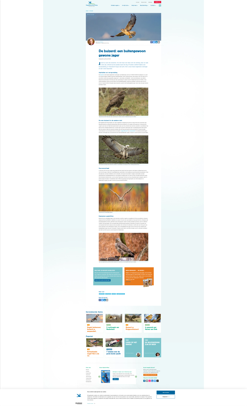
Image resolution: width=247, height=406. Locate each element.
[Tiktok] (157, 381)
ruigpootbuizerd (124, 130)
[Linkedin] (152, 381)
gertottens (102, 293)
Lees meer (128, 281)
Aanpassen (165, 396)
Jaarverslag (88, 376)
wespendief (132, 130)
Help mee (134, 5)
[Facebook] (144, 381)
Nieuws (87, 369)
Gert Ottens (100, 42)
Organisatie (88, 373)
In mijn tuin (125, 5)
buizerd (102, 74)
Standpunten (88, 381)
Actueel (91, 10)
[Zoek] (160, 5)
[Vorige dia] (99, 381)
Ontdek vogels (115, 5)
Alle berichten (91, 14)
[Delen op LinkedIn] (156, 42)
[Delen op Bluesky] (154, 42)
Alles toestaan (166, 392)
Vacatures (88, 374)
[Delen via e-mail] (159, 42)
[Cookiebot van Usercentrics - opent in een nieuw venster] (78, 403)
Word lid (115, 379)
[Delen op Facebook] (151, 42)
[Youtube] (147, 381)
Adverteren (88, 379)
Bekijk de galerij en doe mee (102, 280)
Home (87, 10)
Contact (153, 5)
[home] (91, 4)
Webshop (150, 2)
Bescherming (143, 5)
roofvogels (108, 293)
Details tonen (90, 403)
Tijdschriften (88, 378)
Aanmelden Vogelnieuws (150, 374)
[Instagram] (150, 381)
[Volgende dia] (136, 381)
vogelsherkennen (120, 293)
